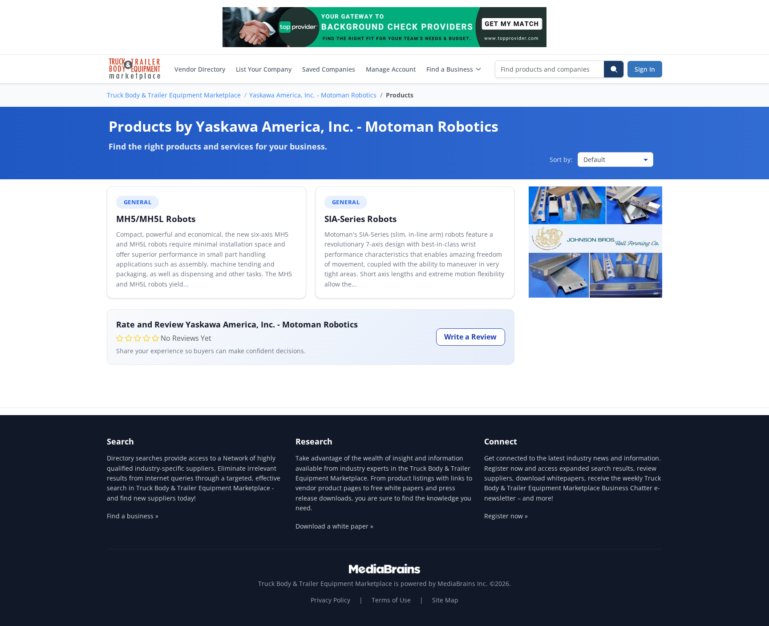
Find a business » (132, 516)
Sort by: (561, 159)
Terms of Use (391, 600)
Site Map (445, 600)
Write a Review (470, 337)
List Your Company (263, 69)
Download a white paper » (334, 526)
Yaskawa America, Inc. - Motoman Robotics (312, 95)
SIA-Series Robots (360, 219)
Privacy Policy (330, 600)
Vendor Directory (199, 69)
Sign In (645, 69)
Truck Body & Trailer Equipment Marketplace (174, 95)
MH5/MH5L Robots (155, 219)
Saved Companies (328, 69)
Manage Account (391, 69)
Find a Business (449, 69)
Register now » (506, 516)
